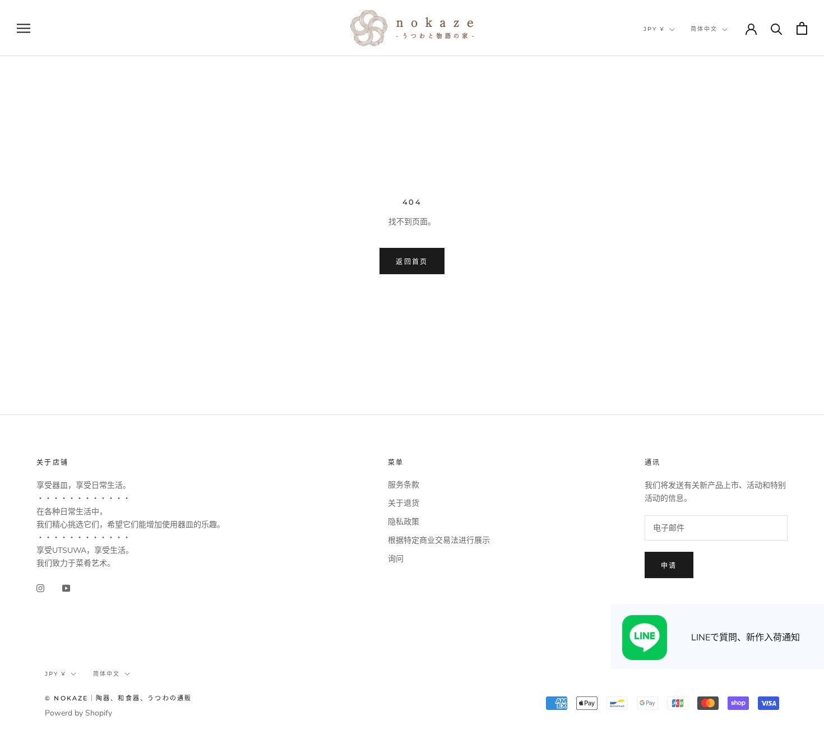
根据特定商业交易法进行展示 (439, 540)
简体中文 (704, 29)
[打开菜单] (23, 28)
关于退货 (403, 503)
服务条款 (403, 484)
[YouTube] (66, 587)
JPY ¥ (654, 29)
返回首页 (412, 261)
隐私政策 (403, 521)
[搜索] (777, 28)
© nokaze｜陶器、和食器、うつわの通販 (118, 698)
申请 (669, 565)
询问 (396, 558)
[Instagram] (40, 587)
